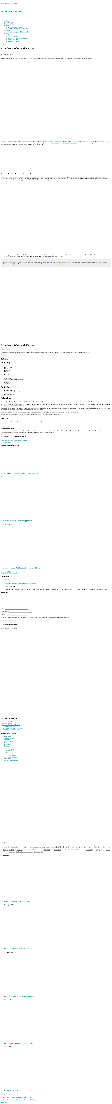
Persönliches (7, 744)
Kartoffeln (29, 850)
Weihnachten (20, 852)
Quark (66, 849)
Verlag (10, 852)
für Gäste (10, 440)
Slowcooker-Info (9, 24)
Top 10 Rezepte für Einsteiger (10, 726)
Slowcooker (82, 849)
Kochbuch (35, 849)
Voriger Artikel (5, 573)
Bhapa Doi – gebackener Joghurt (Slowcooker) (18, 948)
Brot (12, 749)
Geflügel (100, 847)
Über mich (7, 30)
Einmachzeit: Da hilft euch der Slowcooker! (17, 901)
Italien (24, 850)
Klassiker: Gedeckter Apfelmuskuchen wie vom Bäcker (20, 568)
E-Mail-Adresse (5, 611)
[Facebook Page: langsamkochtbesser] (56, 425)
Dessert (27, 847)
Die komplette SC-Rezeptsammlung (12, 728)
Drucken (3, 355)
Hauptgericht (8, 849)
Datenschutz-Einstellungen (30, 1100)
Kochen (10, 754)
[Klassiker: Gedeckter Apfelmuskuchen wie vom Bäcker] (25, 564)
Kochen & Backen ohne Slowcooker (18, 28)
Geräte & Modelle (9, 738)
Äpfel (41, 852)
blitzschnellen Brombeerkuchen (69, 143)
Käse (52, 849)
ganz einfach (92, 847)
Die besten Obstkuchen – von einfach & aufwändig (19, 996)
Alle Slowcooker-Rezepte (15, 27)
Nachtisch (57, 850)
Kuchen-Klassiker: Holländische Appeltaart (16, 521)
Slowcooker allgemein (10, 758)
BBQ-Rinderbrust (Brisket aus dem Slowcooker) (18, 1043)
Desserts (10, 750)
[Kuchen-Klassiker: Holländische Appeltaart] (25, 517)
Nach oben (4, 1102)
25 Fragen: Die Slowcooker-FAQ (11, 725)
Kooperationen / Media (14, 36)
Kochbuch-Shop (8, 22)
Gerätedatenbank (6, 723)
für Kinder (84, 847)
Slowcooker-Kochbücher (11, 760)
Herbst (19, 850)
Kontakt (10, 35)
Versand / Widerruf (13, 39)
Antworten (7, 579)
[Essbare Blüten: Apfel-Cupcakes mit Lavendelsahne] (9, 470)
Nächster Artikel (13, 573)
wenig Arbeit (27, 852)
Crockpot (22, 847)
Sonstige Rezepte (12, 757)
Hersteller (15, 723)
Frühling (54, 847)
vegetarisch (5, 852)
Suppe (98, 849)
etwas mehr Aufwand (46, 847)
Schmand (19, 440)
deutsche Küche (33, 847)
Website (2, 614)
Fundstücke (7, 736)
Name (2, 608)
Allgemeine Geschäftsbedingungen (17, 38)
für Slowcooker (12, 752)
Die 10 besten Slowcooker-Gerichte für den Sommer (19, 1091)
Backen (5, 44)
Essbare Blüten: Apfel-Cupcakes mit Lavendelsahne (19, 473)
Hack (2, 849)
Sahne (69, 849)
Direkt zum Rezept (8, 54)
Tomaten (103, 849)
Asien (2, 847)
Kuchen (15, 440)
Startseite (6, 21)
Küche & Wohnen (9, 741)
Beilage (6, 847)
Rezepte (6, 25)
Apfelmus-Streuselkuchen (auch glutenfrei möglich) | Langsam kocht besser (20, 583)
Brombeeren (4, 440)
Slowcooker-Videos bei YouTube (11, 729)
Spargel (93, 849)
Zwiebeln (36, 852)
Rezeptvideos (11, 755)
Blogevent (12, 847)
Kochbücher (7, 739)
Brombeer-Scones (55, 143)
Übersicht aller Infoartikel (9, 721)
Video (14, 852)
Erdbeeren (38, 847)
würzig (31, 852)
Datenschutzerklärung (14, 41)
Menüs (6, 743)
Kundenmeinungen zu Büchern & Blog (18, 32)
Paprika (63, 849)
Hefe (15, 849)
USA (108, 849)
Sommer (24, 440)
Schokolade (74, 850)
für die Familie (63, 847)
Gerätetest (107, 847)
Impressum (7, 33)
